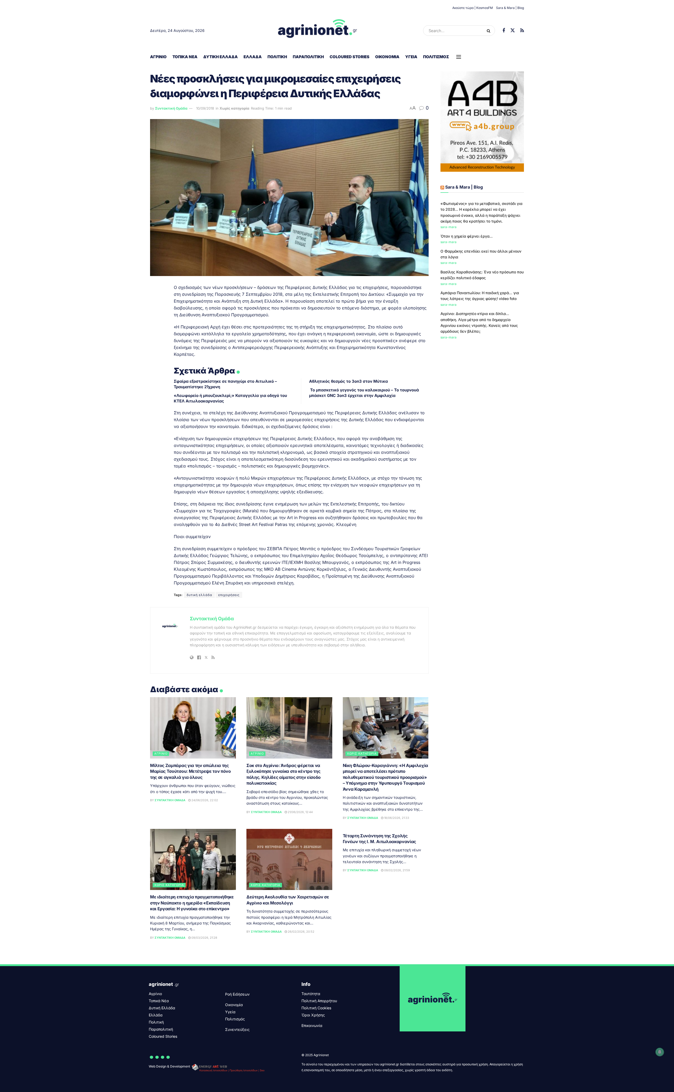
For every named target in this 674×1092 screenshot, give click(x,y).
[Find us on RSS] (522, 31)
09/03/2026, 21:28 (204, 937)
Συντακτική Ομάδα (171, 108)
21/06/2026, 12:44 (300, 812)
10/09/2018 (205, 108)
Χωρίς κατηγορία (234, 108)
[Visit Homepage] (317, 30)
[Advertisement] (482, 384)
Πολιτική (277, 56)
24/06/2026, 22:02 (204, 800)
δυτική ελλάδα (199, 595)
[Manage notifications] (660, 1052)
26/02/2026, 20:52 (300, 931)
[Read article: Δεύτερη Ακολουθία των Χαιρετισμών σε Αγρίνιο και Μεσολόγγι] (289, 859)
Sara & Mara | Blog (510, 8)
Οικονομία (387, 56)
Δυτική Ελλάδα (220, 56)
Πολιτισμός (436, 56)
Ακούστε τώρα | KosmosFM (472, 8)
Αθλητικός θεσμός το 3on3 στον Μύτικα (348, 381)
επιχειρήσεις (229, 595)
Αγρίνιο (158, 56)
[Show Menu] (458, 57)
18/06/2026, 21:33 (396, 818)
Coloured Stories (349, 56)
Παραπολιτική (308, 56)
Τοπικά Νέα (184, 56)
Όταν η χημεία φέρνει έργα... (466, 236)
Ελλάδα (253, 56)
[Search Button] (489, 30)
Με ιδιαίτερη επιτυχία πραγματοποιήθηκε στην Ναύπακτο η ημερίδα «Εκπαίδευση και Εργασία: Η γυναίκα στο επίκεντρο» (192, 902)
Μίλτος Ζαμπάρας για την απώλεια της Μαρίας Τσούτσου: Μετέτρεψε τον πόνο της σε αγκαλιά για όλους (190, 771)
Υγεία (411, 56)
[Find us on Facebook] (503, 31)
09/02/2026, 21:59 (396, 870)
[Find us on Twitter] (512, 30)
